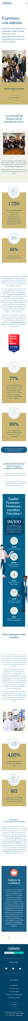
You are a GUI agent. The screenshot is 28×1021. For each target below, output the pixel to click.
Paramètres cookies (14, 997)
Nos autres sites (14, 988)
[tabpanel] (14, 899)
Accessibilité (14, 985)
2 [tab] (10, 938)
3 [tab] (13, 938)
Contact (14, 1004)
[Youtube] (21, 968)
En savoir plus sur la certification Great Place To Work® (14, 449)
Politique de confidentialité (14, 994)
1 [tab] (8, 938)
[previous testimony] (2, 935)
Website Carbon (18, 952)
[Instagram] (14, 969)
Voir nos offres (14, 97)
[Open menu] (26, 3)
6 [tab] (19, 938)
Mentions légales (14, 991)
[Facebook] (7, 969)
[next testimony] (25, 935)
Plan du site (19, 1015)
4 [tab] (15, 938)
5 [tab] (17, 938)
